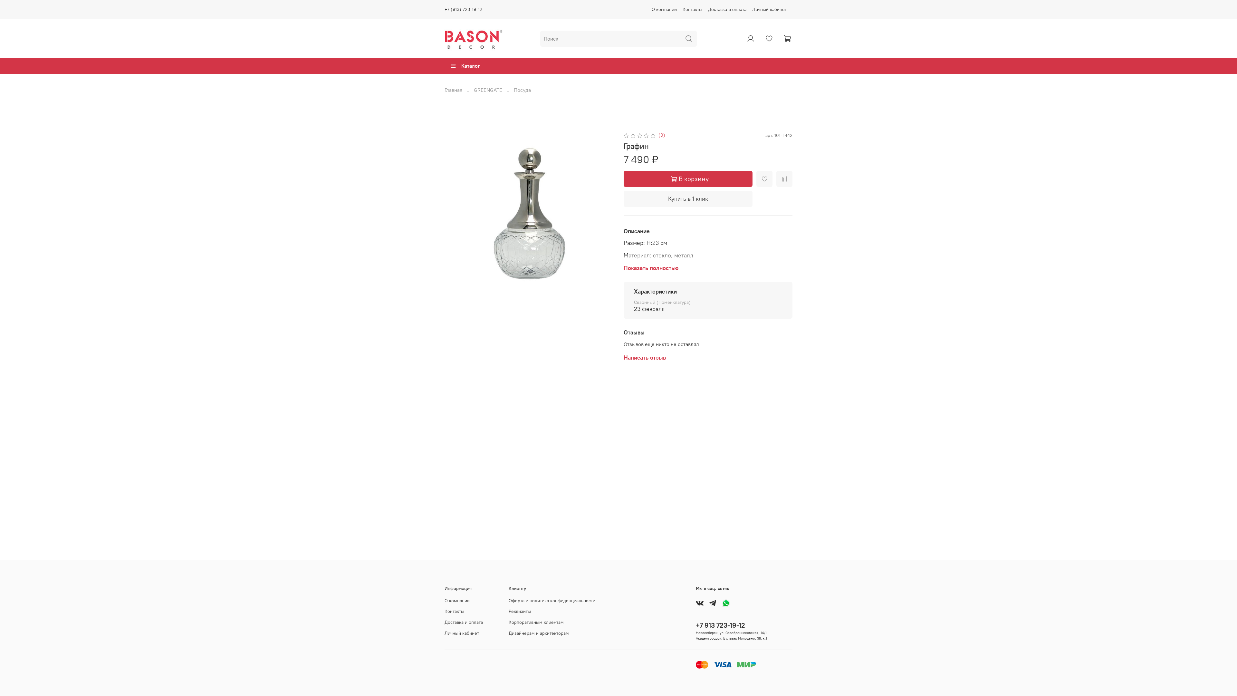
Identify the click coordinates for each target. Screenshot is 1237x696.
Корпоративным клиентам (536, 622)
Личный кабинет (769, 9)
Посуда (522, 90)
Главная (453, 90)
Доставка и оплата (727, 9)
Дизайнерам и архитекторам (539, 633)
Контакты (692, 9)
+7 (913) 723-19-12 (463, 9)
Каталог (470, 66)
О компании (664, 9)
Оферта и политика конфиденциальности (552, 601)
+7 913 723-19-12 (720, 625)
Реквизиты (520, 611)
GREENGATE (488, 90)
